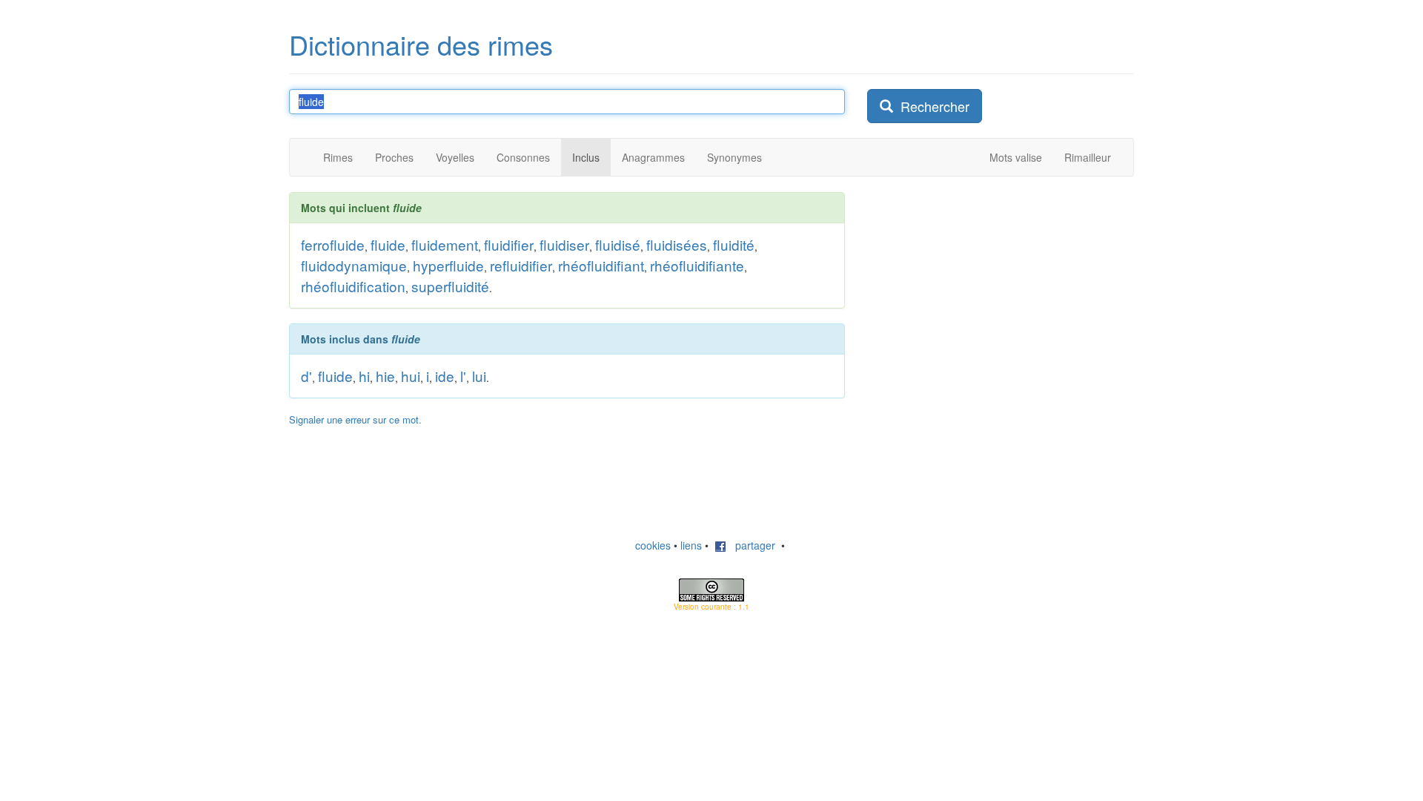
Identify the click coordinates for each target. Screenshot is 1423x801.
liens (691, 545)
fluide (388, 244)
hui (410, 376)
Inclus (586, 157)
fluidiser (564, 244)
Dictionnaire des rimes (421, 44)
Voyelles (455, 157)
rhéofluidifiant (601, 265)
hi (364, 376)
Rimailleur (1087, 157)
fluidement (444, 244)
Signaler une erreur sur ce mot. (355, 419)
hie (385, 376)
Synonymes (734, 157)
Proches (394, 157)
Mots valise (1015, 157)
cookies (653, 545)
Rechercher (931, 106)
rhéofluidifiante (697, 265)
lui (479, 376)
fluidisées (676, 244)
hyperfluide (448, 265)
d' (306, 376)
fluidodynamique (354, 265)
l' (463, 376)
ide (444, 376)
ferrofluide (333, 244)
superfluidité (450, 286)
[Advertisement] (978, 285)
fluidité (733, 244)
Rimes (338, 157)
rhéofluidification (353, 286)
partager (750, 545)
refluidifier (521, 265)
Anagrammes (653, 157)
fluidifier (509, 244)
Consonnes (523, 157)
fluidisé (617, 244)
